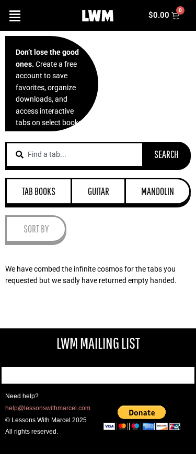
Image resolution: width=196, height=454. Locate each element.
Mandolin (157, 191)
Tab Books (38, 191)
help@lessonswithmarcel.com (47, 408)
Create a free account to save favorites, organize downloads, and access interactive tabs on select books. (50, 87)
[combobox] (74, 154)
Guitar (98, 191)
